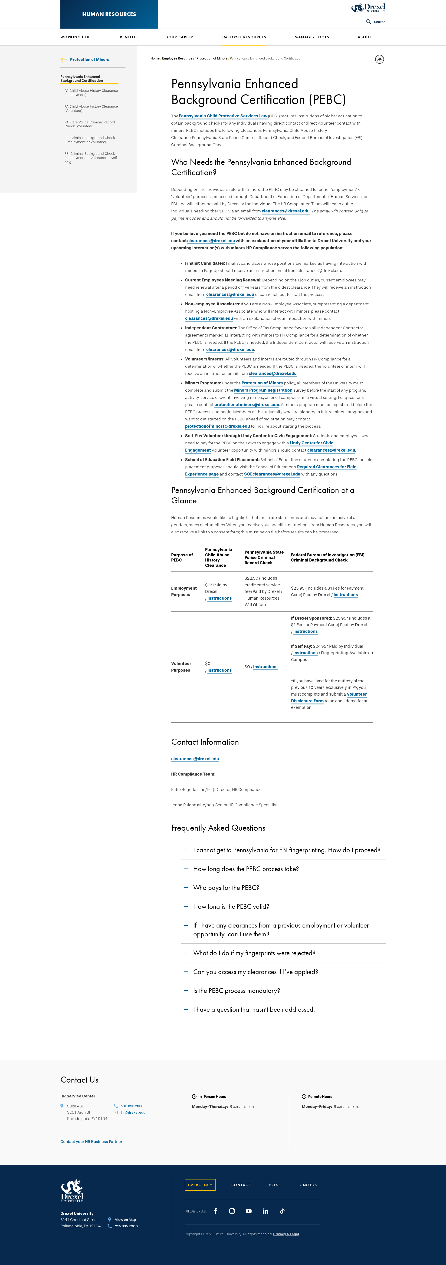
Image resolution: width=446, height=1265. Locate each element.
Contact (240, 1184)
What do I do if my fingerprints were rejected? (254, 952)
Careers (308, 1184)
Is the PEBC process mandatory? (236, 990)
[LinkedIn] (265, 1211)
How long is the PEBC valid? (231, 906)
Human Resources (109, 14)
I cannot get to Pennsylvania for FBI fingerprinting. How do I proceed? (286, 850)
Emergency (200, 1184)
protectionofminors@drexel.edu (246, 404)
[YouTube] (249, 1211)
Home (155, 58)
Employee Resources (178, 58)
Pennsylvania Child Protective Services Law (223, 116)
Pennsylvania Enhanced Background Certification (81, 79)
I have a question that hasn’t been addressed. (254, 1009)
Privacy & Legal (286, 1234)
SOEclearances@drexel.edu (272, 474)
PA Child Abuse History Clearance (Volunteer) (91, 109)
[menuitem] (83, 37)
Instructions (219, 598)
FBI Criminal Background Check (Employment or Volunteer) (90, 140)
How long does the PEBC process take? (246, 868)
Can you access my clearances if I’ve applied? (255, 971)
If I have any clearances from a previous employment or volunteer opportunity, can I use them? (281, 929)
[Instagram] (232, 1211)
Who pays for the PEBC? (226, 887)
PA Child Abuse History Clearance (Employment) (91, 93)
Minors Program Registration (263, 390)
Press (275, 1184)
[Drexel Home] (368, 7)
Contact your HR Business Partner (91, 1141)
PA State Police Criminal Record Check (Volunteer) (90, 124)
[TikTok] (282, 1211)
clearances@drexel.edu (286, 211)
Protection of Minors (89, 59)
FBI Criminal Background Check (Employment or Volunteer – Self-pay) (91, 158)
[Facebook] (215, 1211)
